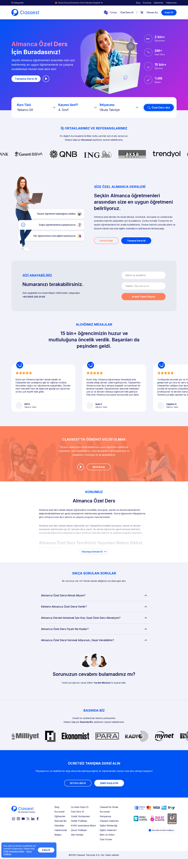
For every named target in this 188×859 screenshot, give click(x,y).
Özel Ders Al (77, 811)
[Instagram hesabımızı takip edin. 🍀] (18, 819)
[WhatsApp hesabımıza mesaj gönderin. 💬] (13, 819)
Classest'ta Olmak (109, 807)
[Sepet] (141, 12)
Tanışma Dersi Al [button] (26, 78)
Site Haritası (77, 834)
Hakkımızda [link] (171, 3)
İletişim (58, 834)
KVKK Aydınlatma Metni (83, 825)
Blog (57, 807)
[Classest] (25, 12)
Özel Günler (106, 839)
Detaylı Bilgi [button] (106, 240)
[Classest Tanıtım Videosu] (46, 78)
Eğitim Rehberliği (108, 825)
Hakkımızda (61, 830)
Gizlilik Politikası (79, 821)
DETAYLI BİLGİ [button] (78, 783)
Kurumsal (86, 139)
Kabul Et (46, 850)
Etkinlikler (60, 825)
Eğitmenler (60, 816)
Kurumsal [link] (147, 3)
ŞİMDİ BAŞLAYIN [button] (109, 783)
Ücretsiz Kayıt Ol (79, 807)
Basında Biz (86, 722)
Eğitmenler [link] (158, 3)
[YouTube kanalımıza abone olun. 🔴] (23, 819)
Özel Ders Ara (161, 107)
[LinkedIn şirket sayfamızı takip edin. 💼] (33, 819)
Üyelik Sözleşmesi (80, 816)
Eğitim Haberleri (108, 830)
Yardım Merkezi (102, 682)
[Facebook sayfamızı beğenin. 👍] (38, 819)
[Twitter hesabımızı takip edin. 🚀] (28, 819)
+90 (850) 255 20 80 (33, 296)
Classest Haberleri (109, 821)
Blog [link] (138, 3)
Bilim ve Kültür (107, 834)
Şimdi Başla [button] (98, 467)
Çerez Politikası (79, 830)
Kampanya (105, 816)
